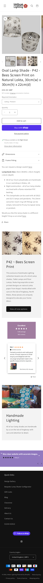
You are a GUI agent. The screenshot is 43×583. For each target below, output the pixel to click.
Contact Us (8, 518)
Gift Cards (8, 492)
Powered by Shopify (23, 574)
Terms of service (22, 578)
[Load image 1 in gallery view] (10, 61)
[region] (21, 358)
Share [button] (6, 222)
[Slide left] (2, 61)
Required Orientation (9, 97)
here (30, 167)
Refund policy (36, 574)
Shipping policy (35, 578)
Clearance (8, 503)
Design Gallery (9, 481)
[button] (4, 5)
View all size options (18, 309)
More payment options (21, 133)
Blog (6, 497)
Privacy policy (10, 578)
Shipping (12, 93)
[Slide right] (40, 61)
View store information (13, 146)
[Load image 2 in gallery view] (21, 61)
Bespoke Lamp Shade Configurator (17, 487)
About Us (7, 513)
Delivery (7, 508)
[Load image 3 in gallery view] (32, 61)
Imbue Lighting (12, 574)
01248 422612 (9, 524)
